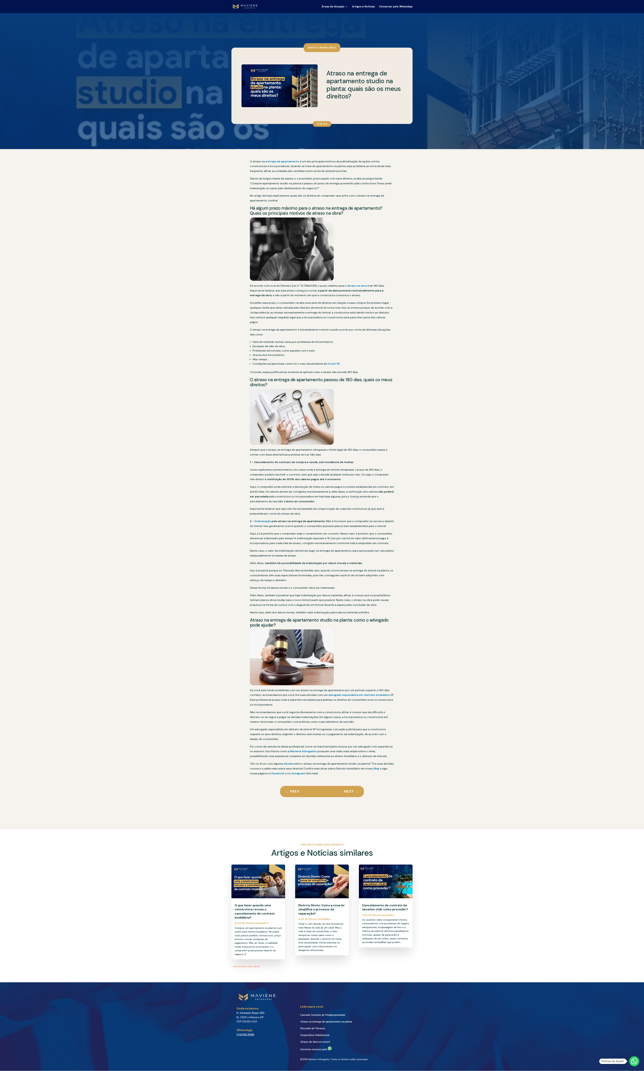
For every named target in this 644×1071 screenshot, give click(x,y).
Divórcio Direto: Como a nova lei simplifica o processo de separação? (321, 909)
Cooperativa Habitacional (314, 1035)
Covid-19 (333, 363)
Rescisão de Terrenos (312, 1028)
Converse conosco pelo (314, 1049)
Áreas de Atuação (333, 6)
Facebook (278, 773)
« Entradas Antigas (245, 966)
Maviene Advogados (303, 751)
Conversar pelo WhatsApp (396, 6)
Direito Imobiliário (322, 47)
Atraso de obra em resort (315, 1042)
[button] (634, 1061)
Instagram (298, 773)
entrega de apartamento (282, 161)
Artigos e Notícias (363, 6)
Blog (376, 768)
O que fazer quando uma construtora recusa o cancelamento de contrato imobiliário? (255, 911)
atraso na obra (357, 285)
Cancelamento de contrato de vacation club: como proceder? (385, 907)
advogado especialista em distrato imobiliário (359, 695)
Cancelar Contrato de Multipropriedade (322, 1015)
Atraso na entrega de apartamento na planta (326, 1022)
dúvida (288, 763)
